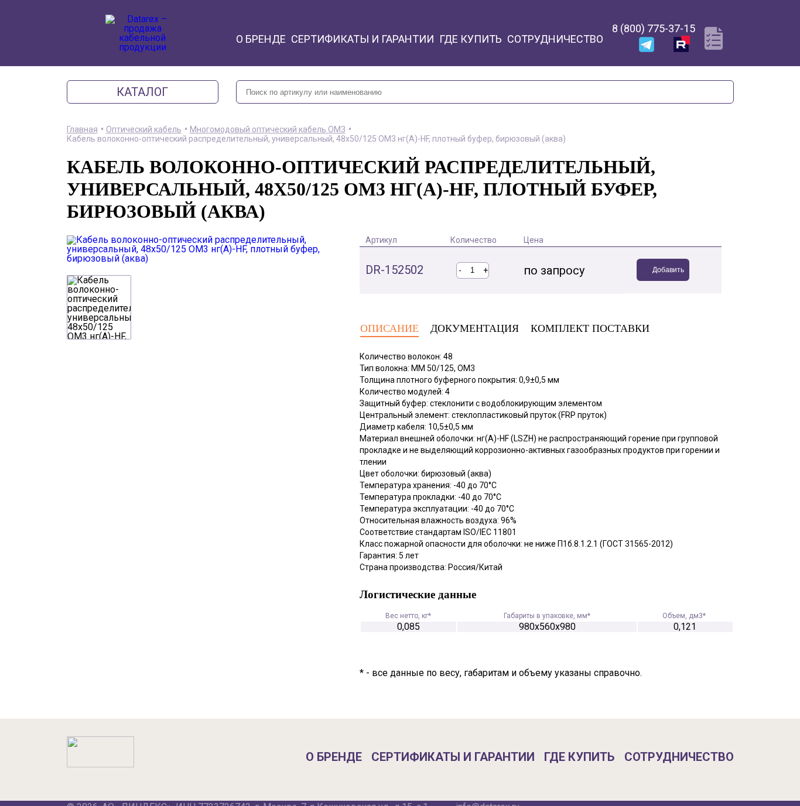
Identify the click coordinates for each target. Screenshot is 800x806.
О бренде (261, 39)
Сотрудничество (555, 39)
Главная (82, 129)
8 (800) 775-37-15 (653, 28)
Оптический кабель (144, 129)
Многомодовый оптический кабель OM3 (268, 129)
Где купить (470, 39)
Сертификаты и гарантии (362, 39)
